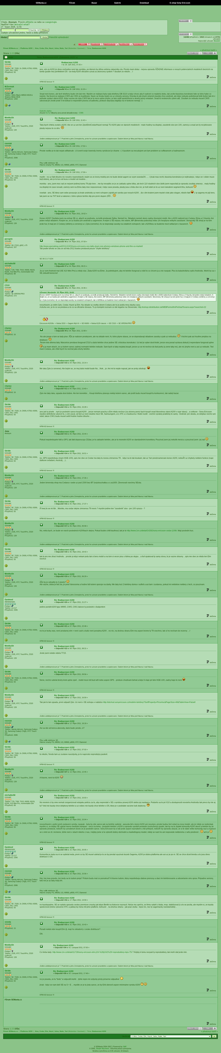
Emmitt (217, 41)
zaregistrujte (51, 22)
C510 (7, 285)
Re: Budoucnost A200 (65, 87)
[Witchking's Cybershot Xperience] (9, 106)
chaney (8, 328)
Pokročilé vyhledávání (59, 37)
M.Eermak (9, 86)
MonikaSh (9, 117)
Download (144, 3)
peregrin (8, 239)
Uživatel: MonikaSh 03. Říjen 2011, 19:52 (57, 292)
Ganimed (80, 48)
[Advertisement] (110, 12)
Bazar (94, 3)
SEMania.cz (40, 3)
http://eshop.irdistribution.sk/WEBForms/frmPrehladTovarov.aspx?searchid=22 (172, 307)
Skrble (8, 62)
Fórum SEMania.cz (10, 48)
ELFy (48, 113)
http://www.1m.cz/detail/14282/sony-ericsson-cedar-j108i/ (152, 530)
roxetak (8, 143)
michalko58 (10, 263)
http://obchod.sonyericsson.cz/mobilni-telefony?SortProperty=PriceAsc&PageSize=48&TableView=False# (149, 702)
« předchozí (205, 50)
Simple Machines (102, 1048)
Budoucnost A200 (99, 48)
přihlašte (29, 22)
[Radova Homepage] (9, 165)
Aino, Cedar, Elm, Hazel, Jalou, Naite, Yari (51, 48)
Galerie (117, 3)
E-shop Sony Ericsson (179, 3)
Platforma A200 (26, 48)
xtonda (8, 922)
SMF (125, 1047)
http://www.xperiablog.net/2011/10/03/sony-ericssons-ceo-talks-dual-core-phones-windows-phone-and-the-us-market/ (91, 246)
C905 (81, 113)
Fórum (72, 3)
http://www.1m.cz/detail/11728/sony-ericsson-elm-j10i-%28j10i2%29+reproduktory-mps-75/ (92, 952)
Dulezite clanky (46, 111)
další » (214, 50)
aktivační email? (22, 24)
